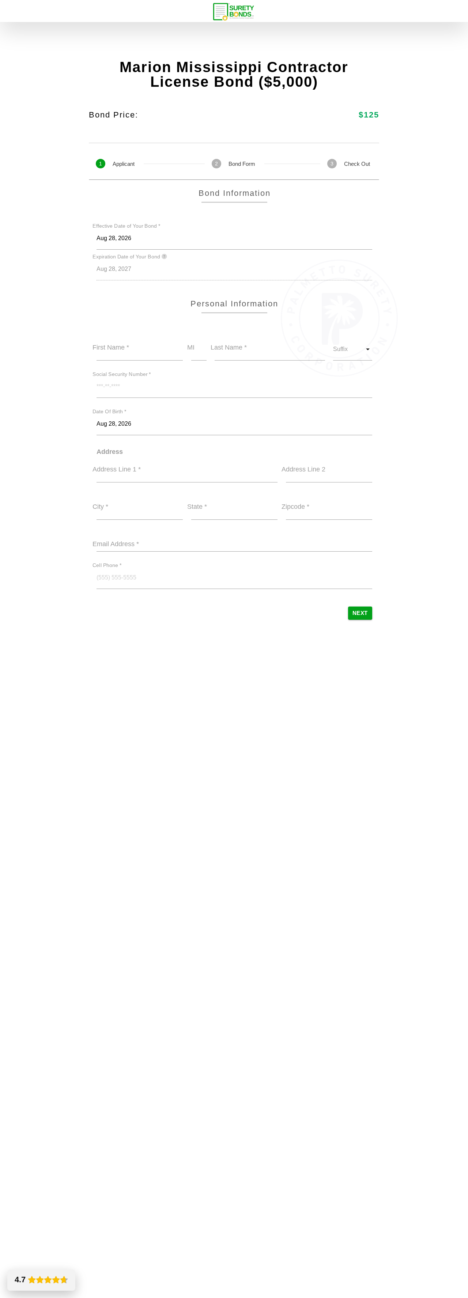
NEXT (360, 613)
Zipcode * (295, 506)
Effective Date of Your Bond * (127, 226)
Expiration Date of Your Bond (127, 257)
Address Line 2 (303, 469)
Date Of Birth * (110, 411)
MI (191, 347)
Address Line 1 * (117, 469)
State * (197, 506)
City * (100, 506)
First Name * (111, 347)
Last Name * (229, 347)
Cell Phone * (107, 565)
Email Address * (116, 544)
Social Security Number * (122, 374)
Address (110, 451)
